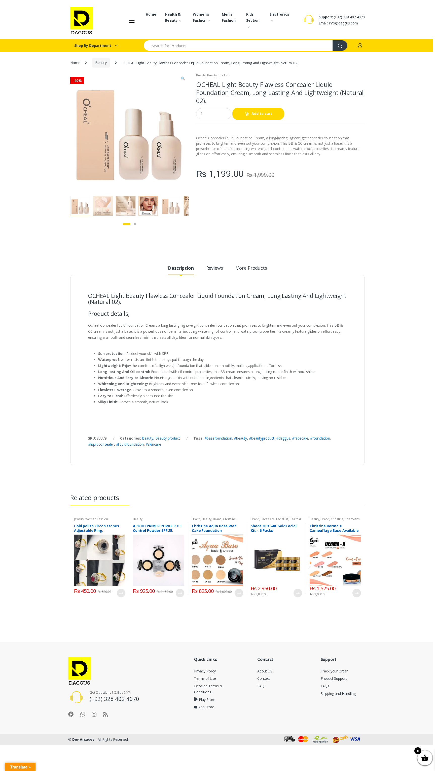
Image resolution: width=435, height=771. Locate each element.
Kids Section (253, 17)
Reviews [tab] (214, 268)
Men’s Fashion (228, 17)
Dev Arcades (83, 739)
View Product (120, 593)
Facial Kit (282, 519)
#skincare (153, 444)
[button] (182, 78)
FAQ (260, 686)
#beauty (240, 438)
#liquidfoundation (130, 444)
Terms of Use (205, 678)
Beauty (100, 62)
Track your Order (334, 671)
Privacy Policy (205, 671)
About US (264, 671)
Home (151, 14)
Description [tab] (181, 268)
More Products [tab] (251, 268)
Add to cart (261, 113)
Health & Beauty (172, 17)
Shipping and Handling (338, 693)
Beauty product (218, 75)
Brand (196, 519)
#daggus (283, 438)
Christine (229, 519)
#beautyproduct (261, 438)
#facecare (300, 438)
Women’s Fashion (201, 17)
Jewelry (79, 519)
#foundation (320, 438)
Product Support (334, 678)
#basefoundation (218, 438)
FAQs (325, 686)
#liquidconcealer (101, 444)
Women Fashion (96, 519)
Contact (263, 678)
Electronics (279, 14)
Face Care (268, 519)
